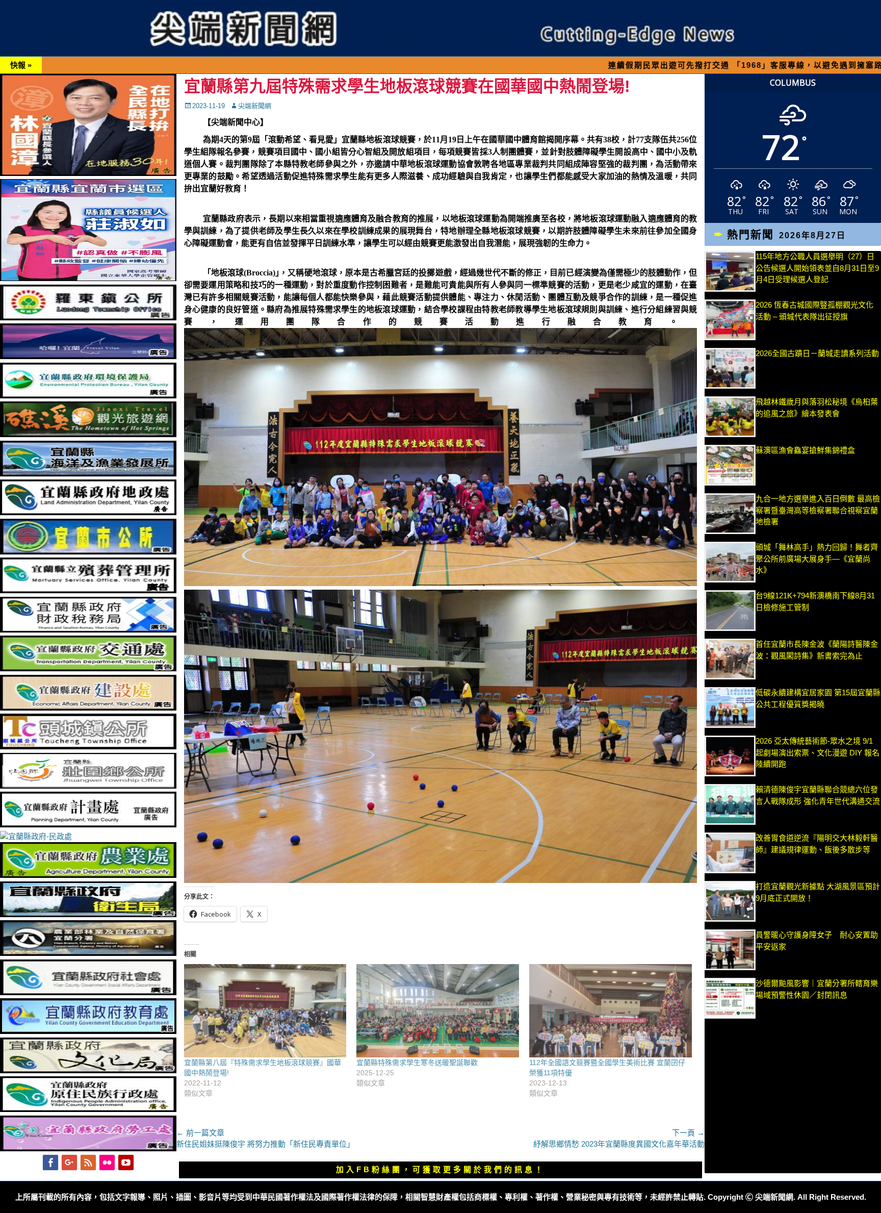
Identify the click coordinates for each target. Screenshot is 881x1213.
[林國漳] (88, 173)
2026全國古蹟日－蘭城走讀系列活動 (817, 353)
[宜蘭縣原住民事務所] (88, 1109)
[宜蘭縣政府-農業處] (88, 875)
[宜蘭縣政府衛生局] (88, 914)
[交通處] (88, 668)
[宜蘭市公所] (88, 551)
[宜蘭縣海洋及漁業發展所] (88, 473)
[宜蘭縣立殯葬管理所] (88, 590)
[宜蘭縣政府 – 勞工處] (88, 1148)
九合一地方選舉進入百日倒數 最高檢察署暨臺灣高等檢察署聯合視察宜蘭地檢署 (818, 510)
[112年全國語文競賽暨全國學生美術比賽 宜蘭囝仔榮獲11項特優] (610, 1010)
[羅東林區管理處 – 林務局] (88, 953)
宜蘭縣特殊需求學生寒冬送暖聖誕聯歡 (417, 1062)
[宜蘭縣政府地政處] (88, 512)
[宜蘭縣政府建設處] (88, 707)
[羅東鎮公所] (88, 317)
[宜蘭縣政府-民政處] (36, 836)
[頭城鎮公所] (88, 746)
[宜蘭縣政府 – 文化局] (88, 1070)
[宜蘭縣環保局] (88, 395)
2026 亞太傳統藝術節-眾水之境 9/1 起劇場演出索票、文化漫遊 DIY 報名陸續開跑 (817, 752)
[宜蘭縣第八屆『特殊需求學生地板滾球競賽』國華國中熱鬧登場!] (265, 1010)
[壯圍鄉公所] (88, 785)
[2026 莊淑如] (88, 278)
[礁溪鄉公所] (88, 434)
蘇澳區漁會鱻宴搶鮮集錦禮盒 (805, 450)
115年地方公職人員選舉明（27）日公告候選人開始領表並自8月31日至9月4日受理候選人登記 (817, 268)
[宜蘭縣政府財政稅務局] (88, 629)
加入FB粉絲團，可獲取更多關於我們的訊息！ (440, 1169)
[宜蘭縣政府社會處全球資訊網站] (88, 992)
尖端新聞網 (254, 106)
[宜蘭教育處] (88, 1031)
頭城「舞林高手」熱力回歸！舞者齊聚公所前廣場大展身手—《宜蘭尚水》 (817, 558)
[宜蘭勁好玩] (88, 356)
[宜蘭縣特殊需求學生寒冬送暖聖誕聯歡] (437, 1010)
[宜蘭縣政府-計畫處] (88, 824)
